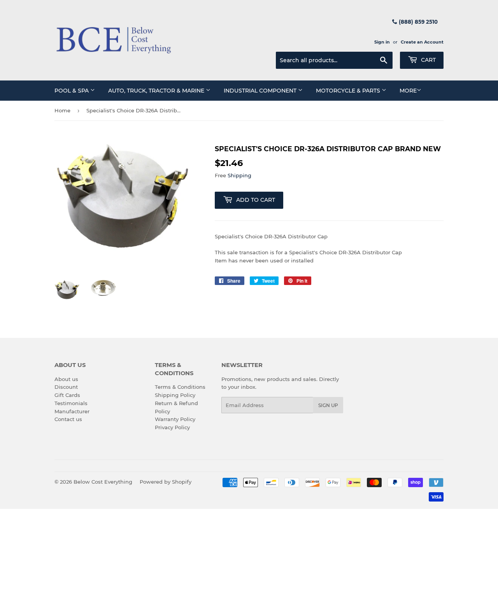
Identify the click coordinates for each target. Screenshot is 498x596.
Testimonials (71, 403)
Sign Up (328, 405)
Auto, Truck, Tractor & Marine (157, 90)
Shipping (239, 175)
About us (66, 379)
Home (62, 110)
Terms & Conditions (180, 387)
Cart (427, 59)
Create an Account (422, 42)
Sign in (382, 42)
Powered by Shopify (165, 482)
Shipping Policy (175, 395)
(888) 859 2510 (417, 22)
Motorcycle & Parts (349, 90)
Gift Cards (67, 395)
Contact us (68, 419)
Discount (66, 387)
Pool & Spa (72, 90)
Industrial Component (261, 90)
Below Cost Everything (103, 482)
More (408, 90)
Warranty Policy (175, 419)
